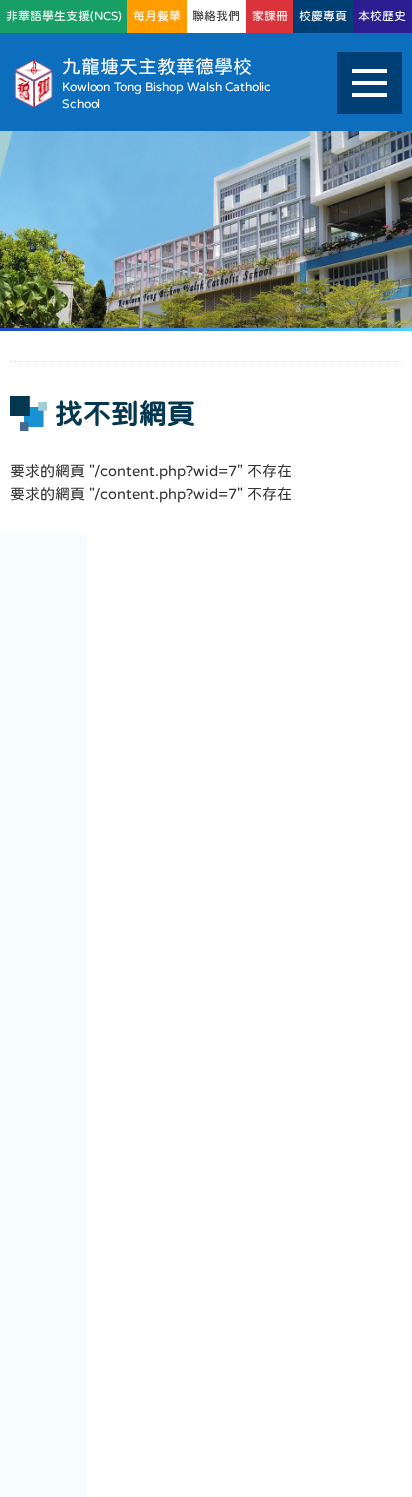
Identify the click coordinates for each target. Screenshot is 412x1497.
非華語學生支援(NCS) (64, 16)
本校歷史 (382, 16)
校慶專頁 (323, 16)
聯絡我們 (216, 16)
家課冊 (270, 16)
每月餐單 (157, 16)
